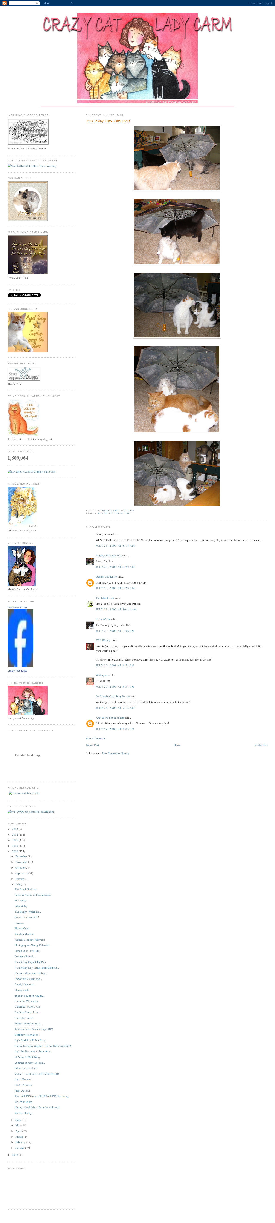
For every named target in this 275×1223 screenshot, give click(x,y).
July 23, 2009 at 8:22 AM (115, 567)
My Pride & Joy (24, 1102)
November (21, 862)
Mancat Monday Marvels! (30, 939)
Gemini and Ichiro (106, 576)
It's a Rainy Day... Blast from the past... (37, 967)
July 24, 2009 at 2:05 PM (115, 729)
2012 (15, 834)
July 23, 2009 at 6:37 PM (115, 687)
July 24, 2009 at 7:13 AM (115, 708)
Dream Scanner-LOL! (27, 917)
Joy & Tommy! (23, 1079)
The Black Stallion (26, 889)
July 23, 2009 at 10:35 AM (116, 609)
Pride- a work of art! (26, 1068)
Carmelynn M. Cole (18, 607)
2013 (15, 829)
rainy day (123, 513)
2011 (15, 840)
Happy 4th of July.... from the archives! (37, 1107)
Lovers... (19, 923)
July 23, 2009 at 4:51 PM (115, 665)
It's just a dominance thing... (31, 973)
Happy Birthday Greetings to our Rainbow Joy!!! (43, 1046)
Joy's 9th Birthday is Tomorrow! (33, 1051)
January (20, 1148)
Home (177, 745)
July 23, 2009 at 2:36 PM (115, 631)
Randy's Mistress (24, 934)
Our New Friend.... (25, 956)
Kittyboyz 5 (106, 513)
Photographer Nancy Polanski (32, 945)
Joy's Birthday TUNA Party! (31, 1040)
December (21, 856)
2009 (15, 851)
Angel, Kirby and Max (109, 555)
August (19, 879)
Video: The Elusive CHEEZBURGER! (37, 1074)
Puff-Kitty (20, 900)
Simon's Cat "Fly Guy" (28, 951)
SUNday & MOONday (27, 1057)
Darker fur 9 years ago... (28, 979)
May (18, 1125)
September (21, 873)
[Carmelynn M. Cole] (20, 666)
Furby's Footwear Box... (28, 1023)
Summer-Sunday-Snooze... (30, 1062)
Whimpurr (102, 675)
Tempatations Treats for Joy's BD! (34, 1029)
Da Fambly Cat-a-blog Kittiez (113, 696)
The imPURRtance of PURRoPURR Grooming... (42, 1096)
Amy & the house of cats (110, 717)
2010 (15, 846)
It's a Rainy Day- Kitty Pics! (31, 962)
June (18, 1120)
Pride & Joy (21, 906)
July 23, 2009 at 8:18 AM (115, 545)
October (20, 867)
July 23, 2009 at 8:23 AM (115, 588)
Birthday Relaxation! (27, 1035)
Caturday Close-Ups (26, 1001)
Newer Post (92, 745)
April (18, 1131)
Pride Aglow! (22, 1090)
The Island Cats (105, 598)
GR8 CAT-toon (23, 1085)
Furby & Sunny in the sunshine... (34, 895)
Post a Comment (95, 738)
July (18, 884)
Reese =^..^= (103, 619)
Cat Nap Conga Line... (27, 1012)
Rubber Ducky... (24, 1113)
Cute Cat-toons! (24, 1018)
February (20, 1142)
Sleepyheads (22, 990)
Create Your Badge (17, 670)
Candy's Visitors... (25, 984)
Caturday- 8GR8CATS (28, 1007)
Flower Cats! (22, 928)
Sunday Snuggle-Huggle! (29, 995)
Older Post (261, 745)
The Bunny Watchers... (28, 911)
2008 (15, 1155)
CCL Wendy (103, 640)
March (19, 1136)
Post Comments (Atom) (115, 753)
